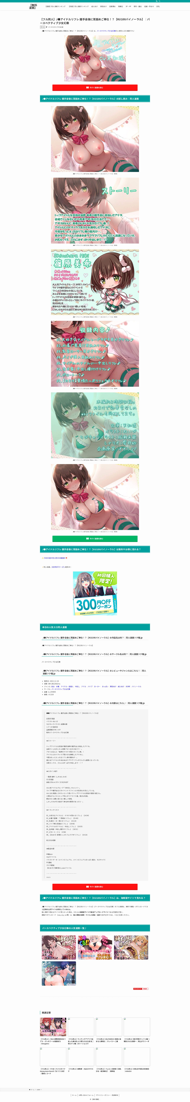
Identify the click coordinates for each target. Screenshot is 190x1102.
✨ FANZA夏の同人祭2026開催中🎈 (54, 558)
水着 (57, 686)
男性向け (113, 686)
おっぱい (105, 686)
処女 (53, 686)
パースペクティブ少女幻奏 (55, 27)
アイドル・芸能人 (67, 686)
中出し (77, 686)
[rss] (156, 1)
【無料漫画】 (33, 6)
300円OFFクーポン (58, 567)
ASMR (128, 686)
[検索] (159, 1)
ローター (97, 686)
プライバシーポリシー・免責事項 (107, 1095)
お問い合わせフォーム (86, 1095)
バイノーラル (136, 686)
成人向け (121, 686)
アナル (83, 686)
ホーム (74, 1095)
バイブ (90, 686)
